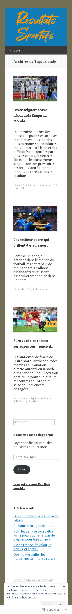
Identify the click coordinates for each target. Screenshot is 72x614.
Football (18, 188)
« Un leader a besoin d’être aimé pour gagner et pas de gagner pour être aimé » (34, 535)
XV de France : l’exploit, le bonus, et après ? (32, 547)
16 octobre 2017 (23, 289)
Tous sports (42, 289)
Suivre (22, 469)
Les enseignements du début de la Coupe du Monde (31, 115)
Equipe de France (41, 398)
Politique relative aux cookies (24, 597)
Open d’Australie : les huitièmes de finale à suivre (34, 556)
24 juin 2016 (20, 398)
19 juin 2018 (20, 185)
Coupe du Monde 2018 (43, 185)
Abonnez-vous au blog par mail (34, 434)
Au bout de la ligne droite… (33, 526)
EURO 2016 (20, 401)
